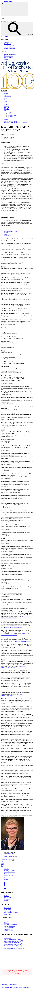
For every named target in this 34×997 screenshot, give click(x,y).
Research (6, 98)
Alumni (6, 59)
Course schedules (9, 927)
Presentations (7, 234)
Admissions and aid (9, 872)
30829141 (24, 616)
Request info (7, 908)
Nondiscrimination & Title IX (12, 946)
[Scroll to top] (13, 860)
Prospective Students (10, 54)
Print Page (9, 856)
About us (6, 869)
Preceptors (10, 116)
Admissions (7, 96)
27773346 (11, 641)
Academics (7, 95)
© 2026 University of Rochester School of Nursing (15, 987)
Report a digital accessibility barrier (14, 948)
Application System (9, 48)
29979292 (24, 633)
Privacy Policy (13, 984)
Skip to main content (6, 1)
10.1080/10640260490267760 (8, 695)
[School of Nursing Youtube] (5, 888)
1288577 (18, 796)
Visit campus (7, 909)
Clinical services (8, 875)
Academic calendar (9, 926)
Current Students (8, 56)
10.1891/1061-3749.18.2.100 (8, 667)
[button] (5, 36)
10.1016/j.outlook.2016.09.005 (23, 641)
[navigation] (7, 859)
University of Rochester (11, 942)
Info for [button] (6, 110)
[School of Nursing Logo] (17, 72)
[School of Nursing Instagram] (4, 885)
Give (5, 109)
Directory (6, 923)
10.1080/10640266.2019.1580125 (9, 618)
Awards (6, 232)
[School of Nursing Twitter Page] (4, 884)
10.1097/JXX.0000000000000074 (9, 635)
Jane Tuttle (11, 853)
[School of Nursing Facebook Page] (4, 882)
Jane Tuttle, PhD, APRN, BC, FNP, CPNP (16, 122)
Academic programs (9, 870)
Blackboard (7, 44)
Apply (6, 106)
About (6, 93)
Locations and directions (11, 924)
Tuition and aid (8, 929)
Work (6, 107)
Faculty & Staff (8, 57)
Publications (7, 235)
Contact (6, 921)
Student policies (8, 930)
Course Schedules (9, 45)
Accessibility (4, 984)
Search (5, 90)
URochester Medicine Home (12, 939)
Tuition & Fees (8, 42)
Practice (6, 100)
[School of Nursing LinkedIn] (4, 887)
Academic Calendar (9, 47)
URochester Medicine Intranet (12, 941)
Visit (5, 104)
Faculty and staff (8, 897)
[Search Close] (14, 9)
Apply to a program (9, 911)
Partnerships (7, 938)
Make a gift (7, 914)
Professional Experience (10, 231)
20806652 (21, 666)
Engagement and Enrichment (12, 944)
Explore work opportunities (11, 912)
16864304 (18, 694)
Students (10, 112)
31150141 (8, 627)
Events (6, 879)
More (2, 266)
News (5, 101)
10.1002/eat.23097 (18, 627)
